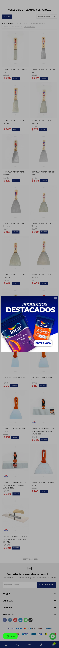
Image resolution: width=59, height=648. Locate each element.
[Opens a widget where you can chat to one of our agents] (10, 636)
